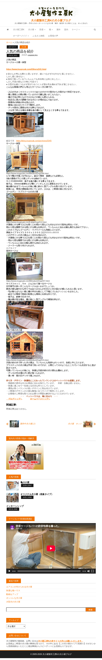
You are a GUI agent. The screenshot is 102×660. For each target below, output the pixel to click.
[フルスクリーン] (92, 571)
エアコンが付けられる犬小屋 (19, 587)
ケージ (75, 29)
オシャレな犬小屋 (14, 598)
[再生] (9, 571)
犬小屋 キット (75, 424)
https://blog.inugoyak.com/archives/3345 (33, 141)
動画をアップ (12, 594)
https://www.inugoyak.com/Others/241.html (26, 69)
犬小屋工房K (18, 29)
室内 (66, 29)
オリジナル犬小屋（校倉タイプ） (37, 494)
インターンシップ (15, 506)
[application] (51, 548)
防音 (42, 29)
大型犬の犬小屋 (13, 602)
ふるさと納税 (38, 36)
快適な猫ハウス (13, 590)
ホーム (9, 42)
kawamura (33, 55)
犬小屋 (31, 29)
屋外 (58, 29)
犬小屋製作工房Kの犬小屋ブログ (51, 20)
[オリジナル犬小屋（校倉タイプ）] (12, 497)
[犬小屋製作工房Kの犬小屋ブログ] (7, 29)
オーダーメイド (20, 36)
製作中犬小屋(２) (27, 424)
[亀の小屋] (12, 486)
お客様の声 (53, 36)
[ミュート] (88, 571)
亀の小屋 (25, 482)
